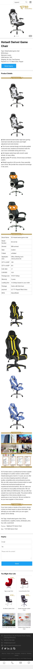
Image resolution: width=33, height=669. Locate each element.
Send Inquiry (8, 66)
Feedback (29, 653)
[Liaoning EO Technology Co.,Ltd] (4, 2)
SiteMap (16, 655)
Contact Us (23, 653)
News (12, 653)
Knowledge (17, 653)
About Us (4, 653)
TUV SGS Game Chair (11, 529)
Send (17, 563)
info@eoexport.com (9, 643)
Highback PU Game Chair (14, 526)
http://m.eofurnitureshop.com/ (12, 645)
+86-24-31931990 (9, 640)
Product (8, 653)
